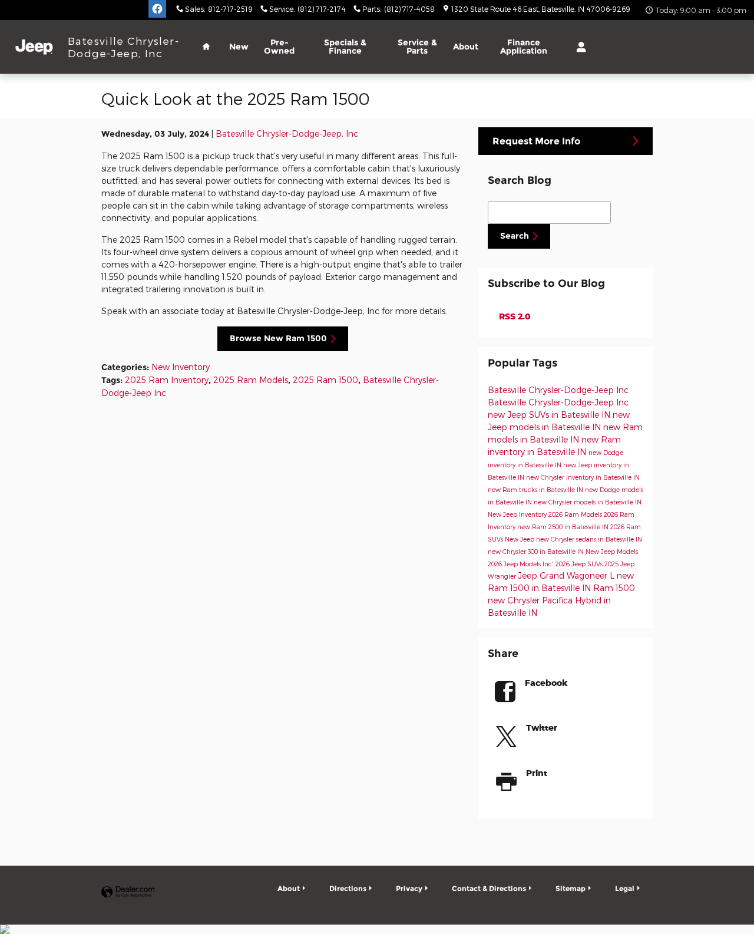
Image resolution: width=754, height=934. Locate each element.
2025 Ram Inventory (167, 380)
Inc (622, 390)
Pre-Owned (279, 46)
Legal (624, 888)
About (465, 46)
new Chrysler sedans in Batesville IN (589, 539)
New (239, 46)
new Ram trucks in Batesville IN (536, 489)
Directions (347, 888)
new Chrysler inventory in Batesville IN (583, 477)
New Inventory (180, 367)
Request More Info (536, 141)
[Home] (34, 47)
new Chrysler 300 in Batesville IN (537, 551)
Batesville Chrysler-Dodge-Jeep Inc (558, 402)
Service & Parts (417, 46)
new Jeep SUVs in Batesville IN (550, 415)
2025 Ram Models (250, 380)
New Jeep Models (612, 551)
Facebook (546, 683)
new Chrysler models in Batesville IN (587, 502)
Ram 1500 (614, 588)
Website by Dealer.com (127, 892)
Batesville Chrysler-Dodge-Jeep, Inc (287, 133)
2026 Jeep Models (515, 563)
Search (514, 235)
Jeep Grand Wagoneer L (567, 575)
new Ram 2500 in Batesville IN (563, 526)
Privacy (409, 888)
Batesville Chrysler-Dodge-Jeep (552, 390)
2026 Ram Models (576, 514)
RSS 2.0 (514, 316)
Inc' (549, 563)
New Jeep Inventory (518, 514)
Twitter (541, 727)
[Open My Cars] (578, 47)
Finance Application (523, 46)
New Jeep (520, 539)
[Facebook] (157, 9)
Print (536, 773)
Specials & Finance (345, 46)
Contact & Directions (489, 888)
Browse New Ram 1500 (278, 338)
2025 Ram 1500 (325, 380)
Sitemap (570, 888)
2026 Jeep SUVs (579, 563)
